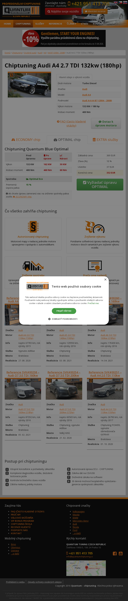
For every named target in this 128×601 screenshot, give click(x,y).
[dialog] (64, 300)
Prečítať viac (93, 303)
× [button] (105, 279)
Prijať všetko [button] (64, 311)
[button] (64, 319)
